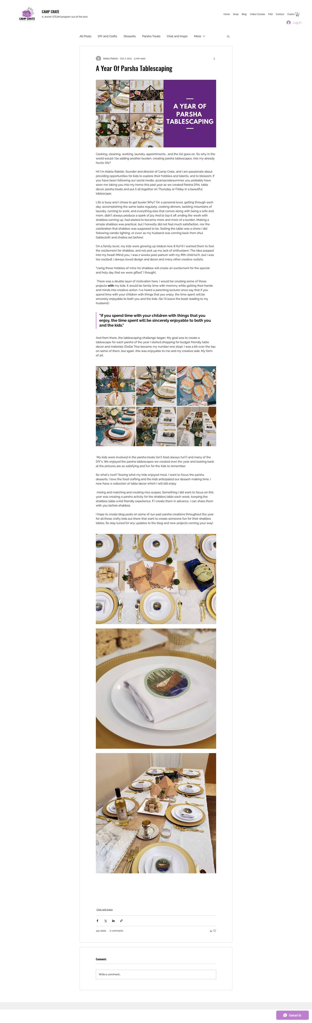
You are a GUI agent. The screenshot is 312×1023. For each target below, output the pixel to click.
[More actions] (214, 58)
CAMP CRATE (50, 11)
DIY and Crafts (107, 36)
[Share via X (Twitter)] (105, 920)
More (197, 36)
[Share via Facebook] (97, 920)
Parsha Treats (151, 36)
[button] (297, 14)
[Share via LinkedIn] (113, 920)
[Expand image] (115, 386)
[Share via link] (121, 920)
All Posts (85, 36)
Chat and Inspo (177, 36)
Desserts (130, 36)
